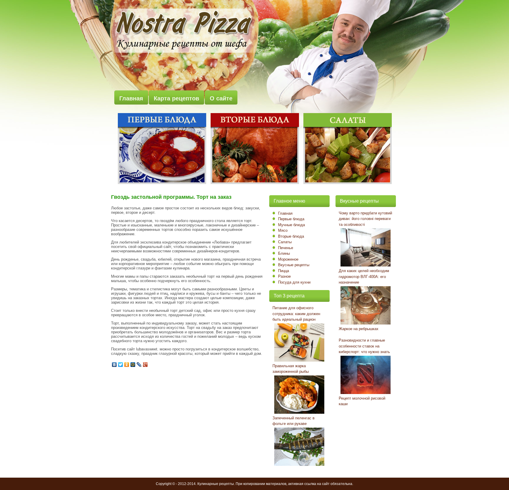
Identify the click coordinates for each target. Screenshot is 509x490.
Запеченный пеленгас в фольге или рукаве (293, 421)
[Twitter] (121, 364)
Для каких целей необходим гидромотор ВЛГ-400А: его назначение (364, 276)
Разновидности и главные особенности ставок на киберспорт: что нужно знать (364, 346)
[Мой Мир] (133, 364)
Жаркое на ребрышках (359, 329)
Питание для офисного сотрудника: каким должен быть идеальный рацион (296, 314)
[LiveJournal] (139, 364)
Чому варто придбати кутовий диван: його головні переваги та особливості (365, 219)
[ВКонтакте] (114, 364)
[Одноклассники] (127, 364)
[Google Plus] (145, 364)
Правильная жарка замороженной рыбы (290, 369)
